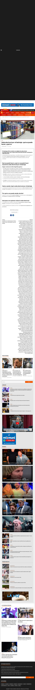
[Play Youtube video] (17, 423)
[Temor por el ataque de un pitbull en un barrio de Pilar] (5, 582)
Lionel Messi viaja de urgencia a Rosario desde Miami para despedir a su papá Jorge (17, 530)
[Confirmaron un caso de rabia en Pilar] (5, 576)
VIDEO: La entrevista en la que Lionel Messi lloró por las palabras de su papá (15, 479)
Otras (9, 685)
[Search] (28, 113)
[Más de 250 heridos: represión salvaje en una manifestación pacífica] (28, 363)
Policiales (12, 685)
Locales (12, 112)
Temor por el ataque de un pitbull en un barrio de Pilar (18, 582)
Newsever (22, 688)
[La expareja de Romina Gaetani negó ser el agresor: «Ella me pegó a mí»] (5, 410)
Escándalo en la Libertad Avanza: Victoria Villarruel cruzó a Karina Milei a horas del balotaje (9, 221)
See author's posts (14, 212)
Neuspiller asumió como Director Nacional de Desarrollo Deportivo (19, 400)
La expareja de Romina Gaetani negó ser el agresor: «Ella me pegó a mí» (20, 410)
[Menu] (4, 113)
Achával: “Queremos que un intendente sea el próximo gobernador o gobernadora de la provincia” (9, 656)
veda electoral (22, 156)
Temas (2, 140)
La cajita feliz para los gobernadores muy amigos (17, 395)
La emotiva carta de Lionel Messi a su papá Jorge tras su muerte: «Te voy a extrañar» (17, 462)
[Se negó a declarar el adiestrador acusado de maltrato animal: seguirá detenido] (5, 571)
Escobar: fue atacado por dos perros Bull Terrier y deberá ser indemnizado (21, 566)
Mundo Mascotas (12, 565)
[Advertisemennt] (17, 104)
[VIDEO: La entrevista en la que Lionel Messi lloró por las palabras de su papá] (17, 474)
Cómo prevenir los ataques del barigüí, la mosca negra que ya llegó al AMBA (21, 587)
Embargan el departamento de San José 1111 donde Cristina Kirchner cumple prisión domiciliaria (7, 373)
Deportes (7, 112)
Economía (22, 112)
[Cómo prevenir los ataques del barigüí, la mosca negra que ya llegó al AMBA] (5, 587)
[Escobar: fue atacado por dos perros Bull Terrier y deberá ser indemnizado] (5, 566)
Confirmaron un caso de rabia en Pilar (15, 577)
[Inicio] (1, 112)
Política (27, 112)
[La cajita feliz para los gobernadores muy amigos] (5, 394)
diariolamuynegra (4, 146)
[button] (4, 113)
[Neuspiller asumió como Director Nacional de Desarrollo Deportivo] (5, 400)
